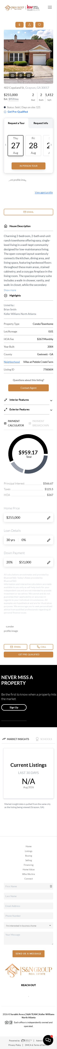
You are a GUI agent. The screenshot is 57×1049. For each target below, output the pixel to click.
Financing (28, 865)
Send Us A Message (28, 953)
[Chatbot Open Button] (48, 1040)
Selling (28, 860)
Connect (28, 878)
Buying (28, 855)
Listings (28, 851)
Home (29, 846)
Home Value (29, 869)
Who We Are (28, 874)
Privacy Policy (14, 1045)
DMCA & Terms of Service (37, 1045)
